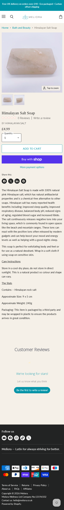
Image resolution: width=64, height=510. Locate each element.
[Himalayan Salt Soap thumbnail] (7, 99)
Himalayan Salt (15, 123)
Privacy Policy (40, 485)
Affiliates (27, 488)
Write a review (42, 118)
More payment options (32, 167)
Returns (25, 485)
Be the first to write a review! (32, 390)
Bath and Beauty (21, 27)
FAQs (16, 488)
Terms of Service (10, 485)
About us (6, 488)
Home (5, 27)
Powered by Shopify (11, 504)
